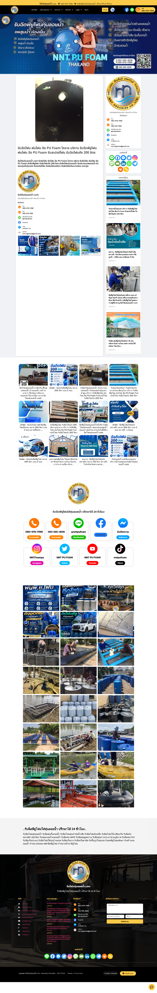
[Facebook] (117, 157)
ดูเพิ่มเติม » (112, 217)
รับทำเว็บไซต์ (61, 973)
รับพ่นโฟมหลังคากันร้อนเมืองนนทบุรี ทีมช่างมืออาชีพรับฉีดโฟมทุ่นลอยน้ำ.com (58, 928)
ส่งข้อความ (26, 228)
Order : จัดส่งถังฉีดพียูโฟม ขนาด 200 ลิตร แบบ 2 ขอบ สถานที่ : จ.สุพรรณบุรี (58, 920)
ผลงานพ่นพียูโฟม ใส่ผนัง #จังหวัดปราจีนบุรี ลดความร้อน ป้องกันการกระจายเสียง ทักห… (63, 461)
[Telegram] (135, 163)
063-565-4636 (56, 532)
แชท (23, 227)
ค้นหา (86, 9)
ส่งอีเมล (24, 232)
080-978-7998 (148, 11)
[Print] (120, 169)
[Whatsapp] (129, 163)
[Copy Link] (126, 169)
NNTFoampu (37, 557)
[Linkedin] (123, 163)
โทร (23, 206)
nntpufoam (120, 557)
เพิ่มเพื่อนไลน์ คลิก (27, 217)
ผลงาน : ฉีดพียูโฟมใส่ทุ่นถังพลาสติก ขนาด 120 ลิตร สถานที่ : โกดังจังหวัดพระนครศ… (93, 461)
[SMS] (111, 163)
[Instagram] (135, 157)
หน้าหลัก (34, 9)
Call (143, 8)
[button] (100, 535)
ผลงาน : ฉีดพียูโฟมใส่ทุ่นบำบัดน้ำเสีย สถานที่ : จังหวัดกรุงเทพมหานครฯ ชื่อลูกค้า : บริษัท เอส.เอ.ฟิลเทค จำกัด (122, 254)
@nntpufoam (27, 218)
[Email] (117, 163)
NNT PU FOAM (65, 557)
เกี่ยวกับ (68, 9)
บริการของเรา (45, 9)
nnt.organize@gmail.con (31, 233)
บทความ (57, 9)
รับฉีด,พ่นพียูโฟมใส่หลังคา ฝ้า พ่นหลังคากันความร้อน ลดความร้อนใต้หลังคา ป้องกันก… (122, 343)
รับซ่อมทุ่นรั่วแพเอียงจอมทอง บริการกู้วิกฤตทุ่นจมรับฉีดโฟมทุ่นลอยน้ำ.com (124, 461)
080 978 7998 (27, 213)
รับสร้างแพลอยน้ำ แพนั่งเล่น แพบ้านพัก (59, 903)
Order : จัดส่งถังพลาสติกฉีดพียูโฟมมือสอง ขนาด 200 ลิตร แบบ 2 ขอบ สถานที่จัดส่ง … (33, 427)
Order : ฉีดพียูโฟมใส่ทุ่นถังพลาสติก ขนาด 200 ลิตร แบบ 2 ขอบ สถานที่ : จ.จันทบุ (123, 427)
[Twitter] (129, 157)
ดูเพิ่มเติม (49, 906)
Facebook (25, 222)
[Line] (111, 157)
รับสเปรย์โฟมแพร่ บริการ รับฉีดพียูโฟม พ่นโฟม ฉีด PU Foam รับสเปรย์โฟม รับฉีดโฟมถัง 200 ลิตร (123, 211)
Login (78, 9)
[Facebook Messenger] (123, 157)
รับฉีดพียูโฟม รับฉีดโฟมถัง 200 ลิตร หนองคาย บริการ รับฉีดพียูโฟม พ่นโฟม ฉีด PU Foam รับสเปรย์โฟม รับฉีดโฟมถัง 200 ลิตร (58, 911)
